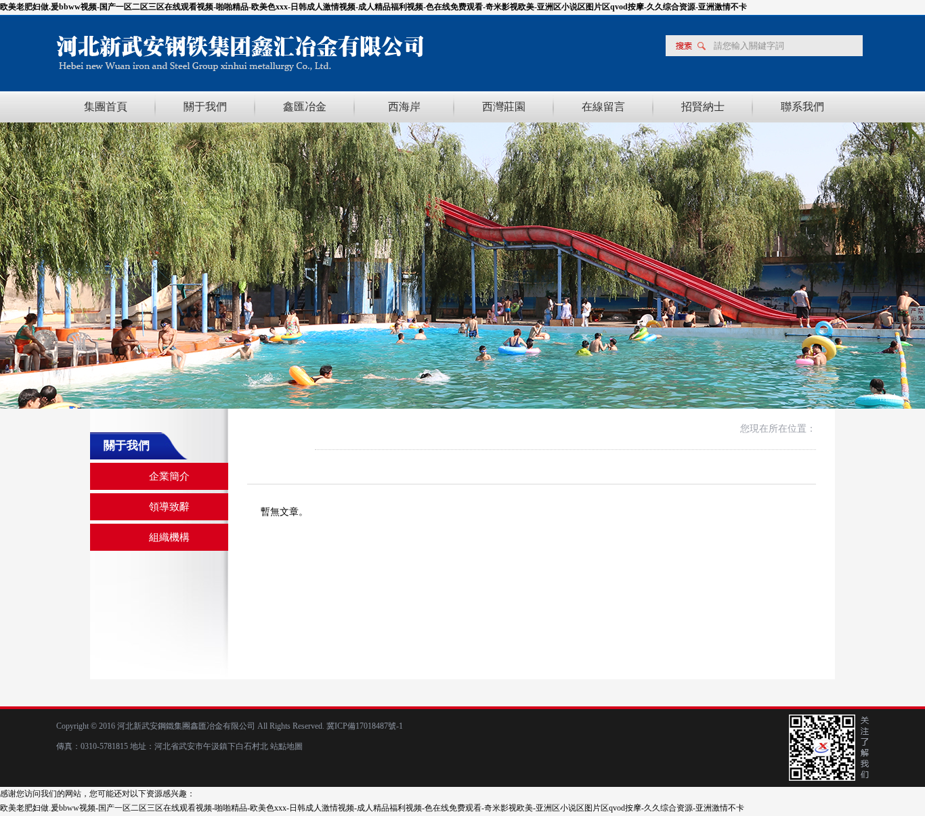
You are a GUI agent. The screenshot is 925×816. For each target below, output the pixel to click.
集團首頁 (105, 106)
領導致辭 (169, 506)
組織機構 (169, 537)
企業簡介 (169, 476)
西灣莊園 (503, 106)
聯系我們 (802, 106)
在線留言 (603, 106)
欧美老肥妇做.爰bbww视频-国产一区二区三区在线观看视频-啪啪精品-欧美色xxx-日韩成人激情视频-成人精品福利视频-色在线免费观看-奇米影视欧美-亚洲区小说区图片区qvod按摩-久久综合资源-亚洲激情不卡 (373, 7)
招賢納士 (703, 106)
